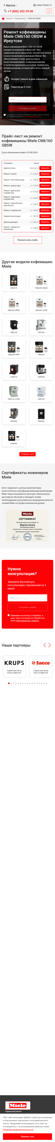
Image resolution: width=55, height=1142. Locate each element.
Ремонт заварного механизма (12, 228)
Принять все (27, 1136)
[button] (45, 645)
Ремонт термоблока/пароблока (13, 204)
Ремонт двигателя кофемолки (12, 192)
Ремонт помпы (10, 174)
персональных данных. (31, 117)
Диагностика (9, 168)
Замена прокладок (12, 216)
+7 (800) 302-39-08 (20, 11)
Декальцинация (11, 222)
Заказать (45, 168)
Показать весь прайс (27, 240)
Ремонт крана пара (12, 185)
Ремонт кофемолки (12, 210)
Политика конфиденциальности (18, 1129)
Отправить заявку (27, 108)
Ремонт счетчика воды (14, 180)
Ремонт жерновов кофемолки (12, 198)
